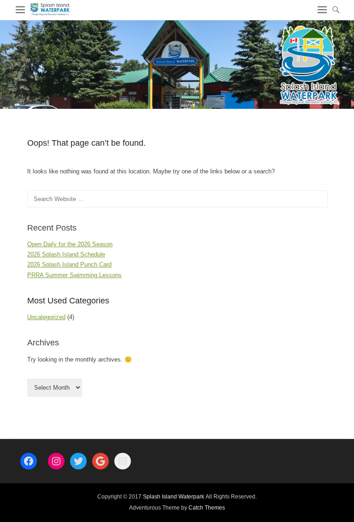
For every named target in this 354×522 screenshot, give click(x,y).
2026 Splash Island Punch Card (69, 264)
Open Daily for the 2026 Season (69, 244)
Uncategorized (46, 317)
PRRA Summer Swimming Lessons (74, 275)
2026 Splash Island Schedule (66, 254)
